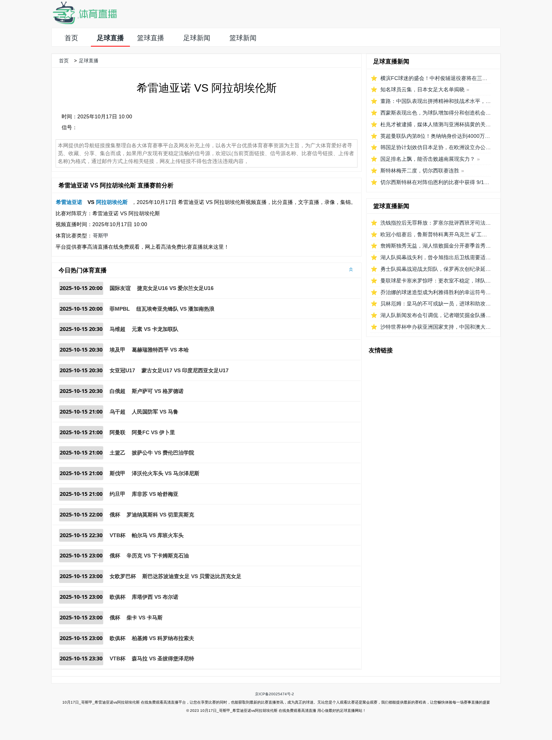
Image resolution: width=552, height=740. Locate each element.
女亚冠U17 (122, 370)
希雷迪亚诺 (69, 202)
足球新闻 (196, 38)
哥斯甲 (101, 236)
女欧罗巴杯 (123, 576)
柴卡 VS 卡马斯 (145, 618)
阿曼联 (117, 432)
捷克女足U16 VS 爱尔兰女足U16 (175, 288)
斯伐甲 (117, 473)
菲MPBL (120, 309)
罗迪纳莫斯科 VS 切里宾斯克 (160, 515)
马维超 (117, 329)
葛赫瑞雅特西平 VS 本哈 (160, 350)
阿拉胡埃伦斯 (112, 202)
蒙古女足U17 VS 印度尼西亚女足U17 (185, 370)
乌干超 (117, 412)
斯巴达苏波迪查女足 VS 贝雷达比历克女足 (191, 576)
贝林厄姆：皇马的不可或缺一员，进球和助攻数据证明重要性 (451, 304)
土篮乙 (117, 453)
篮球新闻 (242, 38)
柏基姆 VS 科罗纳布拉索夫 (163, 638)
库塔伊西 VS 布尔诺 (155, 597)
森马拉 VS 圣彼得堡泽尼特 (163, 658)
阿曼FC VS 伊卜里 (153, 432)
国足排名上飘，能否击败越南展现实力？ (427, 159)
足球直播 (110, 38)
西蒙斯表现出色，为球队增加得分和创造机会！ (435, 113)
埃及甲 (117, 350)
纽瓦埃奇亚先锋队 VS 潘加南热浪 (175, 309)
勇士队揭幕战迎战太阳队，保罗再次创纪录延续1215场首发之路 (454, 269)
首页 (71, 38)
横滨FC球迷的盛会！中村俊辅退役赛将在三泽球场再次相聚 (449, 78)
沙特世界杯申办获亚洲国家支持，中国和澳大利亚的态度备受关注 (456, 327)
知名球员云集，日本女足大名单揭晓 (422, 89)
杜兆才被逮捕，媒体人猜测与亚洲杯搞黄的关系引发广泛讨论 (451, 124)
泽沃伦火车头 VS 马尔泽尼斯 (165, 473)
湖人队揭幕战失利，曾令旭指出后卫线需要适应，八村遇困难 (451, 257)
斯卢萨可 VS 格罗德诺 (158, 391)
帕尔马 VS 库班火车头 (158, 535)
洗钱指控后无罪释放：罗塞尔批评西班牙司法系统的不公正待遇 (454, 223)
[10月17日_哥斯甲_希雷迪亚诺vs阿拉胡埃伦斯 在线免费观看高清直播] (84, 23)
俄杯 (115, 515)
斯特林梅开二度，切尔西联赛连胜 (419, 171)
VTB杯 (117, 535)
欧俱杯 (117, 597)
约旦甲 (117, 494)
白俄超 (117, 391)
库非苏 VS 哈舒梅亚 (155, 494)
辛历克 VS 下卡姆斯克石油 (158, 556)
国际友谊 (120, 288)
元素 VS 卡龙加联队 (155, 329)
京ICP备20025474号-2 (274, 694)
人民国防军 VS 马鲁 (155, 412)
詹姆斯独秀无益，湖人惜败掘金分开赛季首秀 (433, 246)
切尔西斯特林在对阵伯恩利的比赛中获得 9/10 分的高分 (445, 182)
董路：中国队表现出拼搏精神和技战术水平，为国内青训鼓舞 (451, 101)
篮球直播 (150, 38)
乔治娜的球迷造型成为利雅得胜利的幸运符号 (433, 292)
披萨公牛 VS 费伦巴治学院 (163, 453)
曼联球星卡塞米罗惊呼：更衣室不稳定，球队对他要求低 (446, 281)
